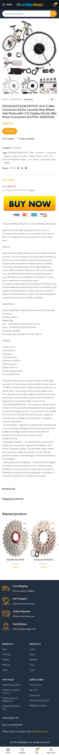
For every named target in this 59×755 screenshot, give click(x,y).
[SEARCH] (53, 13)
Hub (46, 156)
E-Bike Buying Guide (11, 684)
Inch (51, 156)
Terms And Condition (39, 700)
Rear (54, 159)
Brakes (32, 654)
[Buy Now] (24, 529)
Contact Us (34, 695)
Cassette (39, 152)
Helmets (6, 664)
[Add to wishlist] (24, 523)
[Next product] (55, 99)
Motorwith (45, 159)
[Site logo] (29, 4)
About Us (33, 690)
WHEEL (7, 162)
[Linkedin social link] (22, 168)
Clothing (6, 654)
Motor (36, 159)
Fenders (6, 659)
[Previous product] (49, 99)
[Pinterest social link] (18, 168)
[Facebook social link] (10, 168)
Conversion (50, 152)
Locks (32, 649)
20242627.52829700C (18, 152)
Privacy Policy (35, 684)
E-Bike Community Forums (11, 691)
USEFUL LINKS (36, 679)
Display (7, 156)
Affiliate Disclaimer (38, 705)
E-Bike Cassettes (20, 156)
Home (5, 99)
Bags (4, 649)
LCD (30, 159)
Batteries (33, 659)
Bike (32, 152)
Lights (5, 670)
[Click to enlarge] (8, 70)
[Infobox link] (29, 589)
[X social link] (14, 168)
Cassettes (28, 99)
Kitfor (23, 159)
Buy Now (9, 131)
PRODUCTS (7, 644)
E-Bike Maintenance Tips (11, 707)
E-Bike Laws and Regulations (9, 699)
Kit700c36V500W (11, 159)
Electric (39, 156)
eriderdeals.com (24, 742)
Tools (32, 670)
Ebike (31, 156)
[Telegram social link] (26, 168)
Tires (31, 664)
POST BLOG (8, 679)
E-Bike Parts (16, 99)
